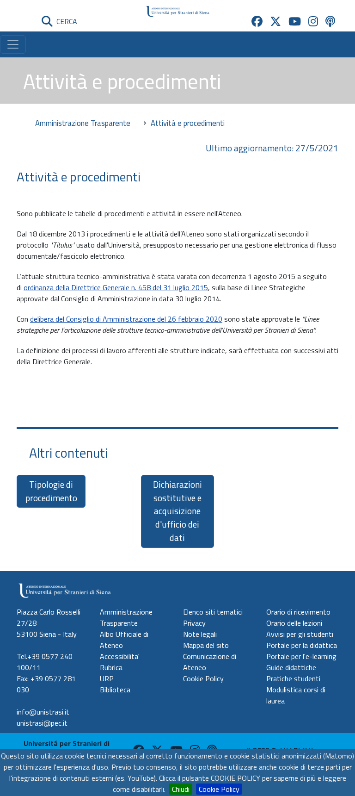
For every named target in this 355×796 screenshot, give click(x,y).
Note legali (200, 634)
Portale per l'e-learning (301, 656)
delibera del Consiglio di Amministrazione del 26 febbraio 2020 (126, 318)
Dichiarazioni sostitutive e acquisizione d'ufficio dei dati (177, 511)
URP (107, 678)
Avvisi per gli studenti (299, 634)
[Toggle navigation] (13, 44)
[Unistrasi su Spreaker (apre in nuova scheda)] (330, 21)
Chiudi (181, 789)
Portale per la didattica (301, 645)
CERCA (65, 21)
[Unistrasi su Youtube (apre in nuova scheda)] (294, 21)
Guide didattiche (291, 667)
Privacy (194, 622)
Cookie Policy (219, 789)
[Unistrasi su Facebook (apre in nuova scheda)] (257, 21)
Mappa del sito (206, 645)
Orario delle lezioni (294, 622)
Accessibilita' (120, 656)
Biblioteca (115, 689)
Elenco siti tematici (213, 611)
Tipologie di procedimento (51, 491)
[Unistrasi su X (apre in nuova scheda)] (275, 21)
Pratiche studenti (293, 678)
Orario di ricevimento (298, 611)
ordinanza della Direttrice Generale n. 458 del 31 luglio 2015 (116, 287)
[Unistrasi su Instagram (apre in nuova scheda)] (313, 21)
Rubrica (111, 667)
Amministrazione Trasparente (82, 123)
